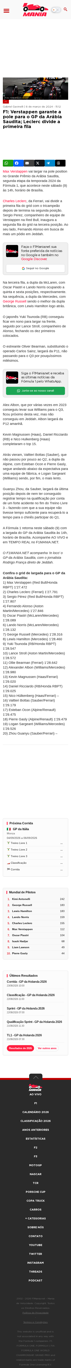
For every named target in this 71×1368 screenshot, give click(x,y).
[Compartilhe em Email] (29, 163)
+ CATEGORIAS (35, 1218)
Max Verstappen (15, 171)
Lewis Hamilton (22, 911)
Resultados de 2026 (20, 1048)
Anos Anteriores (35, 1130)
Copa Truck (36, 1201)
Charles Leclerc (15, 201)
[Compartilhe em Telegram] (50, 163)
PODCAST (35, 1280)
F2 (35, 1147)
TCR (35, 1183)
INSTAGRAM (35, 1263)
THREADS (35, 1272)
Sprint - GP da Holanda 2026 (26, 1008)
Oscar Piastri (20, 935)
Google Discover (33, 259)
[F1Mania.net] (35, 9)
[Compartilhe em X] (39, 163)
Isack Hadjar (20, 941)
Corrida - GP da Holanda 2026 (27, 981)
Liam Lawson (20, 947)
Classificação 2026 (35, 1121)
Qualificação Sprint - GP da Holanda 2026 (34, 1021)
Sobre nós (35, 1227)
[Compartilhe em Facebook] (18, 163)
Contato (36, 1236)
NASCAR (35, 1174)
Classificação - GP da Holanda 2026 (31, 995)
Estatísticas (35, 1139)
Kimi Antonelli (21, 898)
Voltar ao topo (35, 1078)
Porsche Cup (35, 1192)
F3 (35, 1156)
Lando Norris (20, 917)
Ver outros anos (47, 1048)
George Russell (14, 301)
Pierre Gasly (20, 953)
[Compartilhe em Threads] (60, 163)
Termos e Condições (35, 1322)
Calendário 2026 (35, 1112)
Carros (35, 1209)
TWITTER (35, 1254)
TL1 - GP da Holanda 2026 (24, 1035)
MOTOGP (35, 1165)
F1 (6, 102)
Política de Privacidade (36, 1313)
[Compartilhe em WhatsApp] (8, 163)
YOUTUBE (35, 1245)
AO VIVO (35, 1094)
